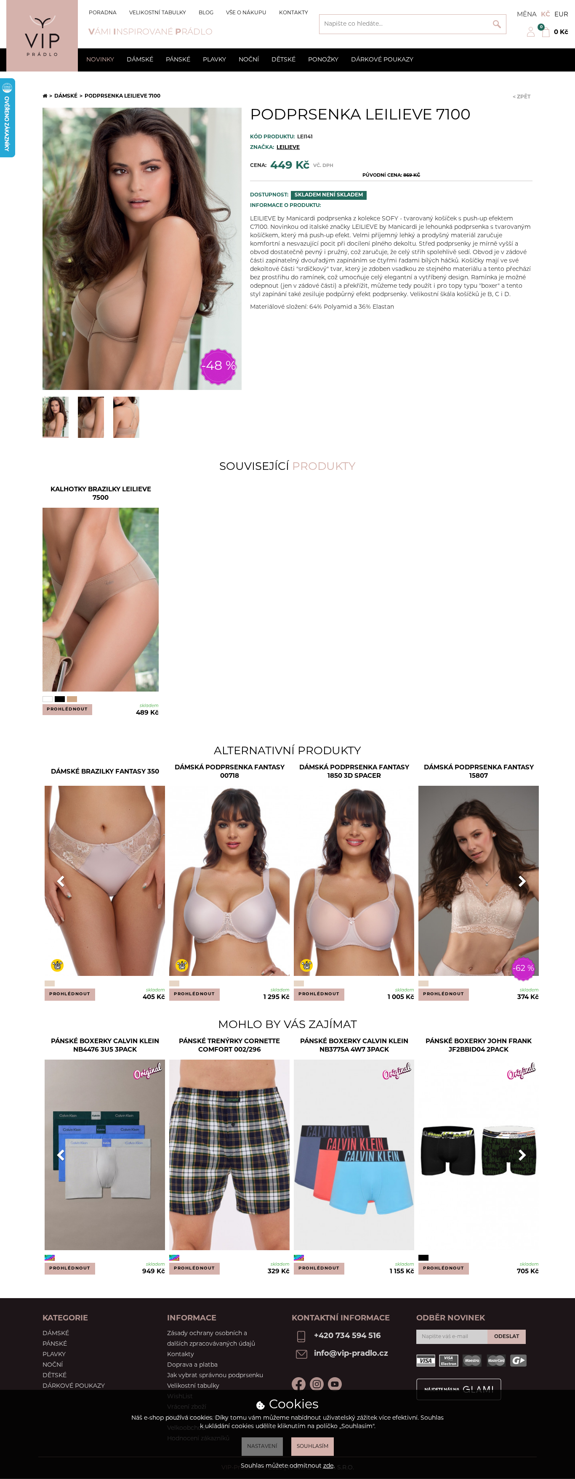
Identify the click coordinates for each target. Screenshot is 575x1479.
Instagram (317, 1384)
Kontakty (293, 13)
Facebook (299, 1384)
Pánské (178, 60)
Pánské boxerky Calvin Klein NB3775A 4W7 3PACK (354, 1046)
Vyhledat (497, 24)
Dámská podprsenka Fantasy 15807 (479, 772)
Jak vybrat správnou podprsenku (215, 1376)
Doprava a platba (192, 1365)
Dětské (283, 60)
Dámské (140, 60)
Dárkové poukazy (382, 60)
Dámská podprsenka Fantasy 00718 (230, 772)
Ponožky (323, 60)
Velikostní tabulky (157, 13)
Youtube (335, 1384)
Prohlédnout (67, 709)
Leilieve (288, 147)
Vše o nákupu (246, 13)
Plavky (214, 60)
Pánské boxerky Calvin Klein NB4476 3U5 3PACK (105, 1046)
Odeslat (506, 1336)
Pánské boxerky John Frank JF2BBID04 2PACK (479, 1046)
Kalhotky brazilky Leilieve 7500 (101, 494)
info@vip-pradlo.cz (351, 1354)
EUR (561, 15)
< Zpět (521, 97)
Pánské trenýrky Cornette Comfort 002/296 (229, 1046)
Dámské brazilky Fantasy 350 (105, 772)
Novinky (100, 60)
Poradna (103, 13)
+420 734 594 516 (347, 1336)
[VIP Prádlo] (42, 36)
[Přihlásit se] (531, 35)
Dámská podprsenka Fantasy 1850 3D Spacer (354, 772)
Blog (206, 13)
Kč (545, 15)
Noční (249, 60)
